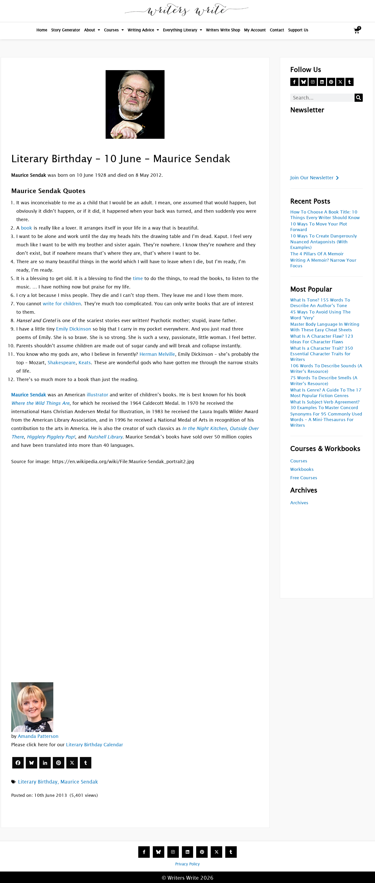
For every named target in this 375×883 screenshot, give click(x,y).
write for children (62, 303)
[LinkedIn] (45, 762)
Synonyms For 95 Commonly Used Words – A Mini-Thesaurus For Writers (326, 420)
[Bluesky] (31, 762)
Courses (111, 30)
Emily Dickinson (73, 329)
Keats (85, 362)
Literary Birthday (37, 782)
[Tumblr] (85, 762)
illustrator (97, 394)
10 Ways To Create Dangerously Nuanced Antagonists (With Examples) (323, 242)
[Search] (359, 98)
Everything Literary (180, 30)
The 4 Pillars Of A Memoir (317, 253)
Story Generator (65, 30)
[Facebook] (18, 762)
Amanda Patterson (38, 736)
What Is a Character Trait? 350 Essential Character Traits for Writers (321, 354)
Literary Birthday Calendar (94, 744)
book (26, 228)
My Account (255, 30)
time (138, 278)
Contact (277, 30)
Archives (299, 502)
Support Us (298, 30)
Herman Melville (157, 354)
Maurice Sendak (79, 782)
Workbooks (302, 469)
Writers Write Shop (223, 30)
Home (41, 30)
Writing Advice (141, 30)
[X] (72, 762)
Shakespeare (62, 362)
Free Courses (303, 477)
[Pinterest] (58, 762)
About (89, 30)
